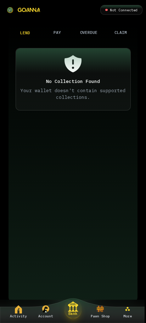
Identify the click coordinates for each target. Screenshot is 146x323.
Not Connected (123, 10)
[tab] (25, 33)
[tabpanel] (73, 169)
